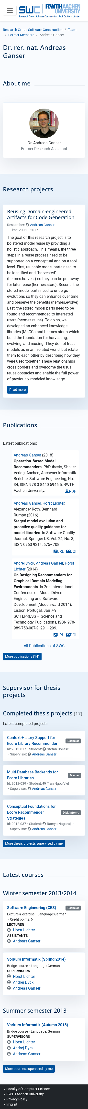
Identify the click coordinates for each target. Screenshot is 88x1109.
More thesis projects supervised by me (34, 843)
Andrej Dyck (24, 563)
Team (72, 30)
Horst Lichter (53, 503)
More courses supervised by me (29, 1069)
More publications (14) (22, 656)
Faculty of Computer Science (28, 1089)
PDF (72, 491)
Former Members (21, 35)
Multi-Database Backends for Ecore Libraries (32, 775)
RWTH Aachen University (25, 1094)
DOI (73, 551)
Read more (17, 390)
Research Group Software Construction (33, 30)
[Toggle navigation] (10, 10)
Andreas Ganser (42, 225)
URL (60, 551)
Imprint (11, 1104)
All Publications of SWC (44, 645)
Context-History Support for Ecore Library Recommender (32, 740)
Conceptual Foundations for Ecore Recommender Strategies (31, 812)
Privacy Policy (16, 1099)
